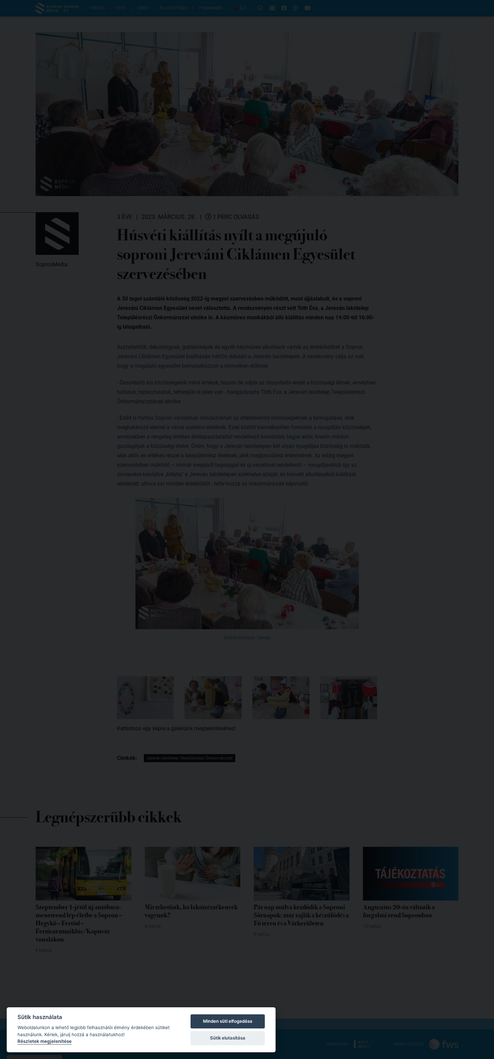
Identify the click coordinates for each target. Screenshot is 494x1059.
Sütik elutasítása (227, 1038)
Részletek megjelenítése (44, 1041)
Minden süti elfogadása (227, 1021)
